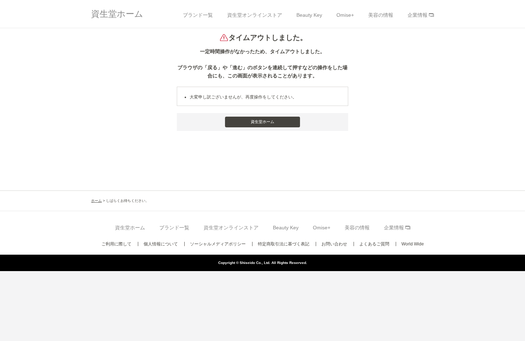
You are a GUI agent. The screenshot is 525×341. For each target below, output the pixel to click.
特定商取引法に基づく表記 (283, 243)
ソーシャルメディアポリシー (218, 243)
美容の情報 (380, 15)
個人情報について (161, 243)
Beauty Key (309, 15)
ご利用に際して (116, 243)
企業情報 (418, 15)
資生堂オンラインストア (254, 15)
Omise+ (345, 15)
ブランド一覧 (198, 15)
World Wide (412, 243)
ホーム (96, 201)
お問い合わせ (334, 243)
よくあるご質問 (374, 243)
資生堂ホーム (117, 14)
